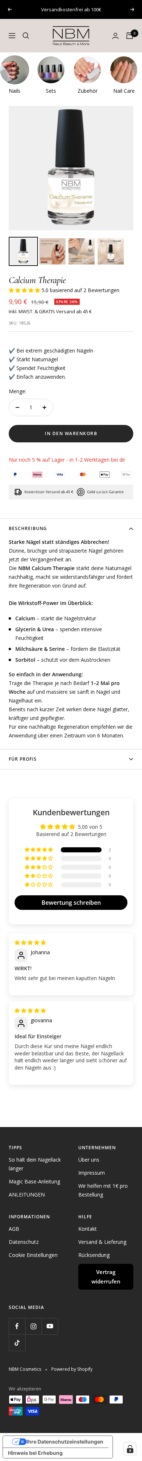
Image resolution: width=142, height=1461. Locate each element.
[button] (25, 290)
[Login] (115, 36)
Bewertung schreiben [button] (71, 903)
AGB (14, 1228)
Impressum (91, 1172)
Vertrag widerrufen (106, 1276)
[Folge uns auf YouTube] (50, 1326)
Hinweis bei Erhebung (35, 1453)
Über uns (88, 1159)
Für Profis (23, 759)
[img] (30, 942)
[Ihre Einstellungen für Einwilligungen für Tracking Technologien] (130, 1449)
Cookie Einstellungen (33, 1254)
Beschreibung (28, 528)
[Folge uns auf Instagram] (33, 1326)
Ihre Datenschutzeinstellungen (65, 1441)
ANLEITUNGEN (27, 1194)
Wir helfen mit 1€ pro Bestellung (103, 1190)
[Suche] (26, 35)
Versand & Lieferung (102, 1241)
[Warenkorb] (129, 35)
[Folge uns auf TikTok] (17, 1342)
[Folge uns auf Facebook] (17, 1326)
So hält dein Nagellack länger (35, 1164)
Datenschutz (24, 1241)
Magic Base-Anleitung (34, 1181)
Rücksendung (94, 1254)
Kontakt (87, 1228)
